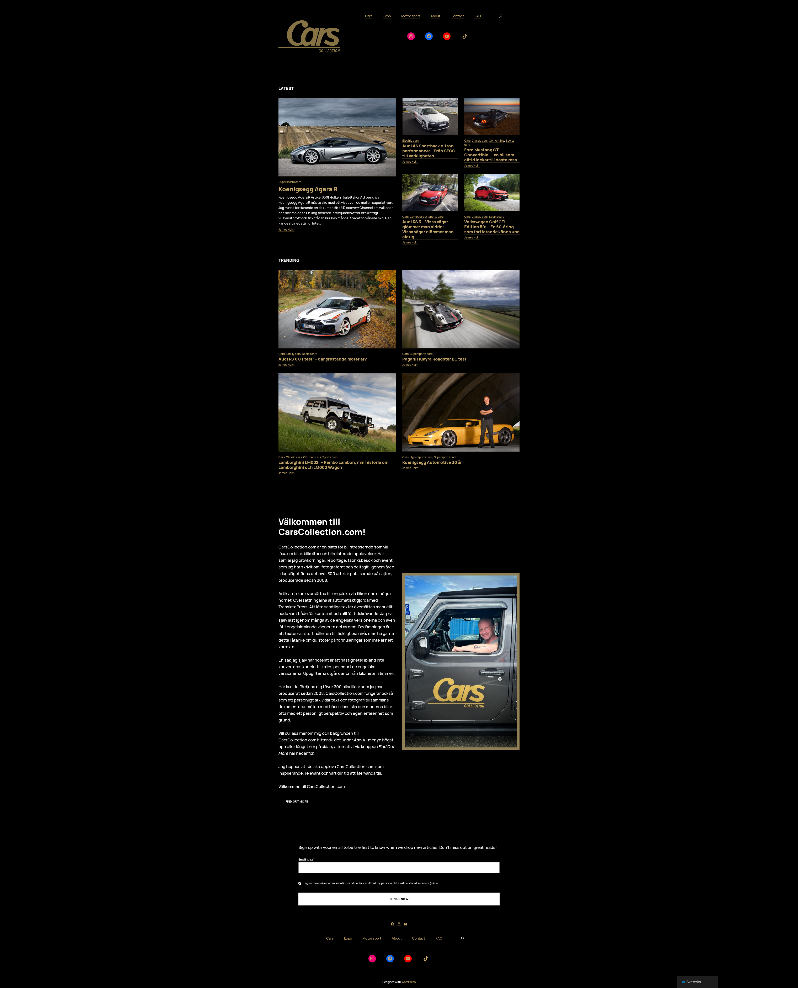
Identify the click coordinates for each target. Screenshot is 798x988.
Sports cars (435, 217)
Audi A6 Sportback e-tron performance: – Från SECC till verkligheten (428, 151)
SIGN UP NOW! (399, 899)
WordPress (408, 982)
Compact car (418, 217)
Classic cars (480, 140)
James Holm (286, 229)
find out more (297, 801)
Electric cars (410, 140)
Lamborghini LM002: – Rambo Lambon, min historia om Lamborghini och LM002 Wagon (333, 465)
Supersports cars (289, 182)
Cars (467, 140)
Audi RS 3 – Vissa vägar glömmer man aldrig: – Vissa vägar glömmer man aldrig (428, 229)
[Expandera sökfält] (500, 16)
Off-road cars (312, 457)
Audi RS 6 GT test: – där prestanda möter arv (322, 359)
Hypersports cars (421, 457)
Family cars (293, 354)
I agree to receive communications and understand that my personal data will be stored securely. (370, 883)
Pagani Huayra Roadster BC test (434, 359)
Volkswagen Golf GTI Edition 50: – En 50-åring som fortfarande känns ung (492, 227)
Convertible (496, 140)
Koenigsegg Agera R (307, 189)
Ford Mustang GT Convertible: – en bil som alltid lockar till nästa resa (490, 155)
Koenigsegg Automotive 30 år (432, 462)
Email (306, 859)
